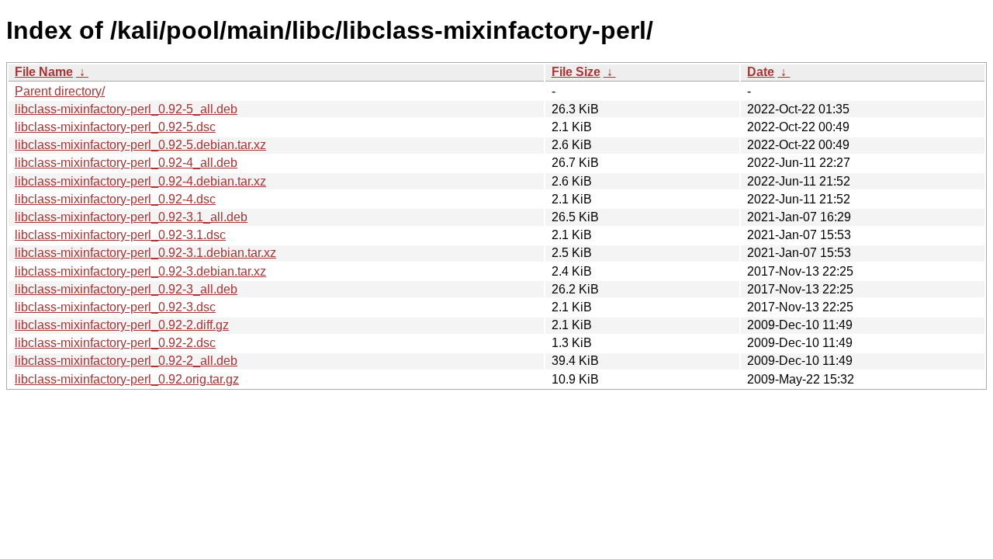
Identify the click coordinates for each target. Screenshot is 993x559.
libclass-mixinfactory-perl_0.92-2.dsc (115, 342)
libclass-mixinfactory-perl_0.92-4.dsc (115, 199)
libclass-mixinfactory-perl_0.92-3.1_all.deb (131, 217)
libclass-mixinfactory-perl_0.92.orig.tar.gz (127, 379)
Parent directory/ (60, 91)
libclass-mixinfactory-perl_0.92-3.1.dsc (120, 234)
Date (760, 71)
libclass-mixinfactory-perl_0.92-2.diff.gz (122, 325)
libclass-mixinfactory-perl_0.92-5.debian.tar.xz (140, 144)
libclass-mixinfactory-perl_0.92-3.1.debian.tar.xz (145, 252)
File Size (576, 71)
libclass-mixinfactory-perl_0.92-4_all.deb (126, 162)
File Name (44, 71)
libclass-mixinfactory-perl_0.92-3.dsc (115, 307)
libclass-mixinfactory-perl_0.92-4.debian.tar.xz (140, 181)
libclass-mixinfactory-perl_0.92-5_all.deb (126, 109)
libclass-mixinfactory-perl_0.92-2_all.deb (126, 360)
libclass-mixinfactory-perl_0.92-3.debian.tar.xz (140, 271)
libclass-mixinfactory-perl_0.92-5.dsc (115, 127)
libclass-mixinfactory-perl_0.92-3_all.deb (126, 289)
